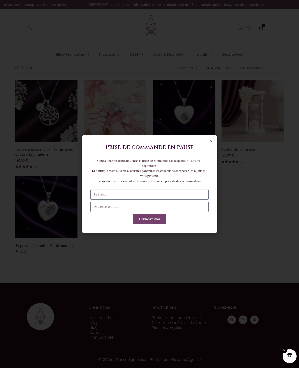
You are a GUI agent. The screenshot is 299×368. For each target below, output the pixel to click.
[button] (211, 141)
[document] (149, 184)
